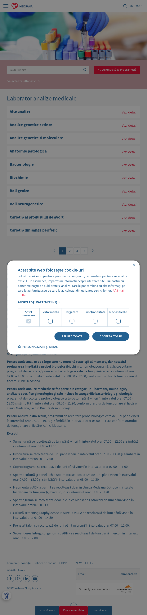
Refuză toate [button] (72, 336)
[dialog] (73, 308)
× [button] (133, 265)
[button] (73, 302)
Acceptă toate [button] (111, 336)
